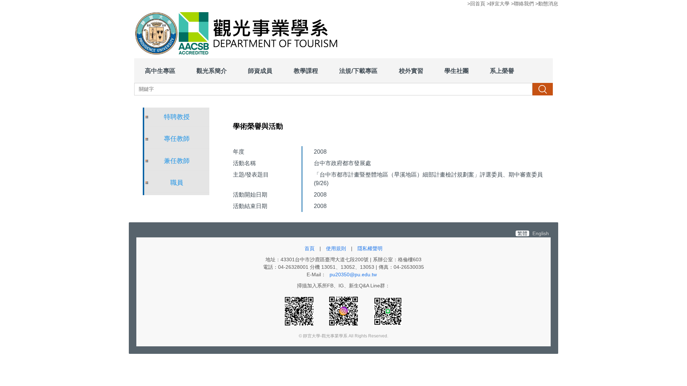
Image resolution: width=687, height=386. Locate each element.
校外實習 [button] (411, 71)
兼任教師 (177, 160)
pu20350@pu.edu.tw (353, 274)
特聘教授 (177, 116)
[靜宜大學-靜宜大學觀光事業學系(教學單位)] (239, 34)
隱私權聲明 (370, 248)
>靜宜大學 (498, 3)
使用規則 (336, 248)
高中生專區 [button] (160, 71)
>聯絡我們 (522, 3)
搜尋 (542, 89)
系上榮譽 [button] (502, 71)
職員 (176, 182)
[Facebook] (299, 311)
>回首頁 (476, 3)
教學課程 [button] (306, 71)
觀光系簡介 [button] (211, 71)
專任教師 (177, 138)
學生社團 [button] (456, 71)
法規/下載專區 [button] (358, 71)
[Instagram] (344, 311)
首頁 (309, 248)
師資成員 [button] (260, 71)
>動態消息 (546, 3)
